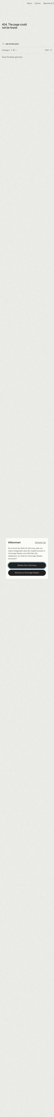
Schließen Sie (40, 542)
